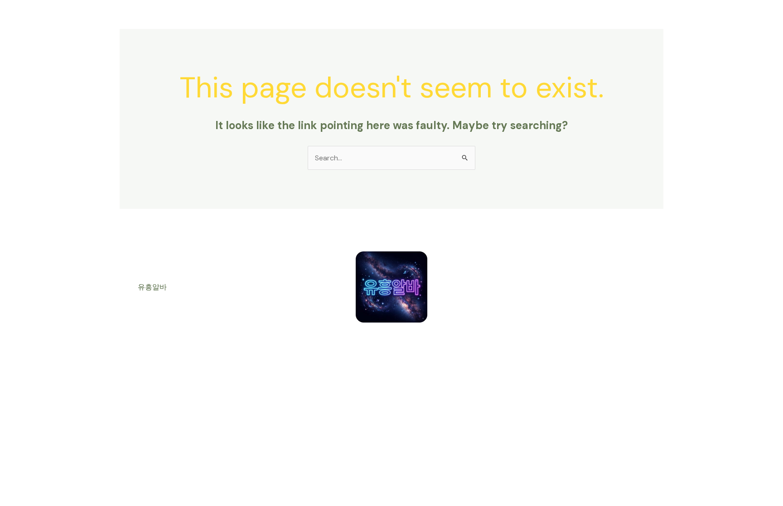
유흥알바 (152, 287)
